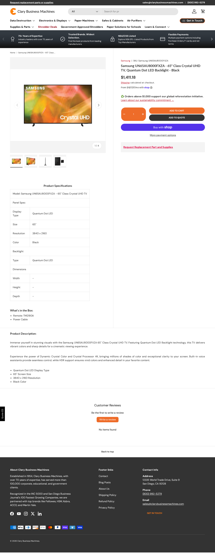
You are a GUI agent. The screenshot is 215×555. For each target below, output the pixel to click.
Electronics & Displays (53, 20)
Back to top (107, 451)
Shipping (125, 82)
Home (12, 53)
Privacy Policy (107, 507)
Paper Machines (84, 20)
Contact (103, 476)
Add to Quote (177, 117)
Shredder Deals (47, 27)
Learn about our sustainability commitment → (147, 100)
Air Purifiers (134, 20)
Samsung (125, 60)
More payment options (163, 135)
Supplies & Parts (20, 27)
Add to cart (177, 110)
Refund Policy (106, 501)
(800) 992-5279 (196, 2)
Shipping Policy (107, 495)
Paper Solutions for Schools (124, 27)
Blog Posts (105, 482)
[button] (203, 11)
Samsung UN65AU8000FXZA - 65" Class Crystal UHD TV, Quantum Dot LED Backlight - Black (37, 53)
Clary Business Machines (28, 541)
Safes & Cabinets (112, 20)
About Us (104, 488)
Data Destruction (20, 20)
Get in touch (154, 513)
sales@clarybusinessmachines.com (163, 2)
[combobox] (123, 11)
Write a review (107, 419)
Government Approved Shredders (82, 27)
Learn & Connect (155, 27)
